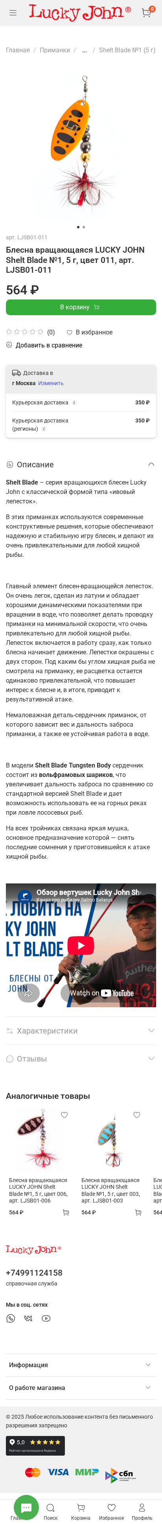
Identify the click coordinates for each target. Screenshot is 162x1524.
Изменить (51, 383)
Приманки (55, 50)
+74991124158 (34, 1273)
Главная (18, 50)
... (84, 50)
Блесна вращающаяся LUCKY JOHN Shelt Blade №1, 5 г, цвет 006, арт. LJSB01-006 (38, 1190)
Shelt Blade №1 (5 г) (127, 50)
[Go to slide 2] (84, 227)
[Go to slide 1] (78, 227)
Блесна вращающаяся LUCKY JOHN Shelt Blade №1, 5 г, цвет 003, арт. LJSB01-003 (110, 1190)
